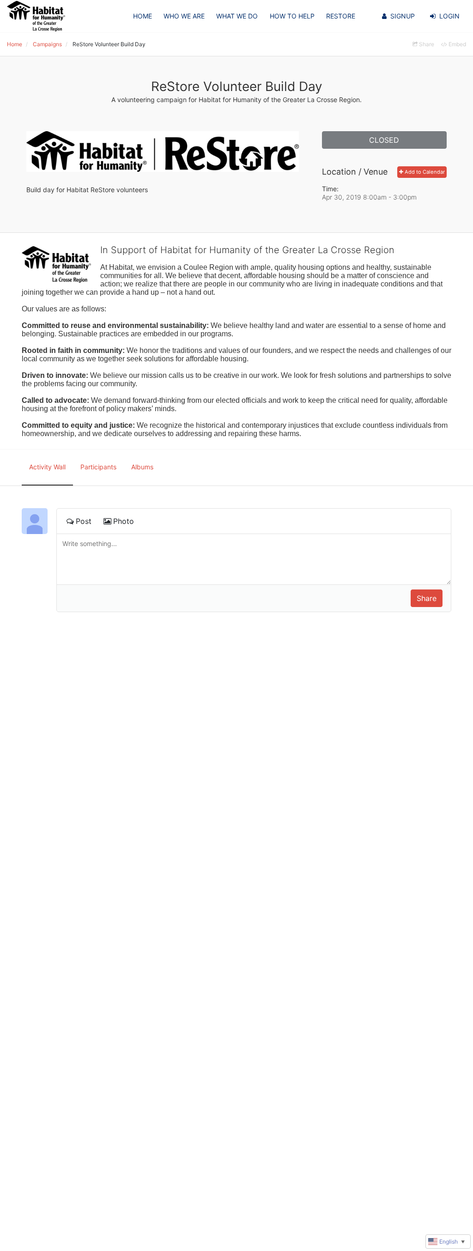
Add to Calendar (424, 172)
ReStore (340, 16)
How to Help (292, 16)
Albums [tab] (142, 467)
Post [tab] (83, 521)
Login (449, 16)
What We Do (237, 16)
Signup (402, 16)
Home (142, 16)
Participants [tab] (98, 467)
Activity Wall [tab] (47, 467)
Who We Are (184, 16)
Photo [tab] (123, 521)
